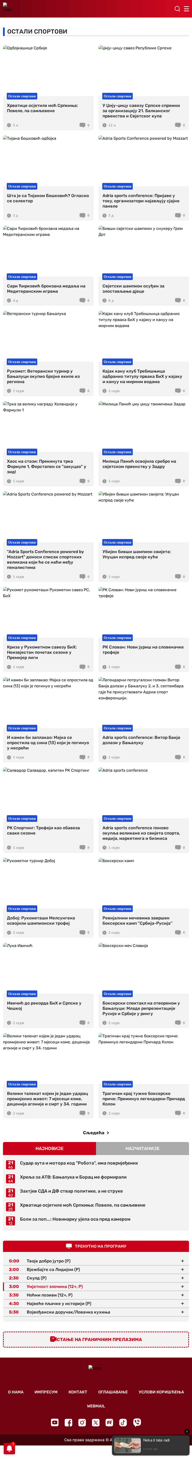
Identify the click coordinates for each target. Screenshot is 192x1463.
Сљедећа (94, 1132)
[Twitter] (96, 1422)
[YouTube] (54, 1422)
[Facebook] (68, 1422)
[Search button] (177, 9)
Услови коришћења (161, 1392)
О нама (16, 1392)
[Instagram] (82, 1422)
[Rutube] (109, 1422)
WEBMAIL (96, 1406)
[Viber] (137, 1422)
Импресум (46, 1392)
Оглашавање (113, 1392)
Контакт (77, 1392)
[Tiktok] (123, 1422)
